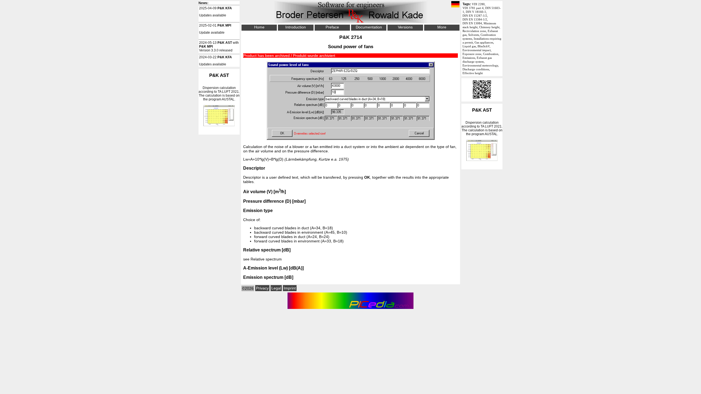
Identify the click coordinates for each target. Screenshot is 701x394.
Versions (405, 27)
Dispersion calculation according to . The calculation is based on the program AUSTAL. (481, 122)
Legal (276, 288)
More (441, 27)
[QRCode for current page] (482, 100)
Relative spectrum (266, 259)
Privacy (262, 288)
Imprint (290, 288)
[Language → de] (455, 4)
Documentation (369, 27)
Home (259, 27)
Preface (332, 27)
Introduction (295, 27)
